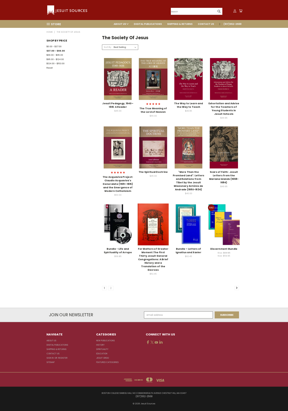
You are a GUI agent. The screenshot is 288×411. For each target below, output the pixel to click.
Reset (49, 67)
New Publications (105, 340)
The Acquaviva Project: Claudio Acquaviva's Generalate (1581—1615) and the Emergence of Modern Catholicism (118, 184)
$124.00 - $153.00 (55, 63)
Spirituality (102, 349)
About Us (120, 24)
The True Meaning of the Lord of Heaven (153, 110)
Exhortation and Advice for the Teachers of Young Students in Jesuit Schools (223, 109)
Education (101, 353)
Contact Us (206, 24)
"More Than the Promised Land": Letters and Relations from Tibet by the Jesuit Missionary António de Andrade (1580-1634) (188, 180)
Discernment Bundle (224, 249)
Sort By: (108, 47)
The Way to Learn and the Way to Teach (188, 105)
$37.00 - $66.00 (55, 50)
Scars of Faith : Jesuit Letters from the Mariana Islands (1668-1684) (224, 177)
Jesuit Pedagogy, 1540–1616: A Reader (117, 105)
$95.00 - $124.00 (55, 59)
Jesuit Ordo (102, 357)
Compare (117, 78)
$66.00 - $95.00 (54, 55)
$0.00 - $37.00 (54, 46)
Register (63, 357)
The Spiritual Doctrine (153, 172)
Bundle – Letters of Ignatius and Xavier (188, 250)
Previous (279, 400)
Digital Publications (148, 24)
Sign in (50, 357)
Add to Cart (118, 84)
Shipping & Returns (179, 24)
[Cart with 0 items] (240, 11)
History (100, 344)
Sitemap (50, 362)
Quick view (117, 72)
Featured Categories (107, 362)
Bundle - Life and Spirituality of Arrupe (118, 250)
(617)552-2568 (233, 24)
